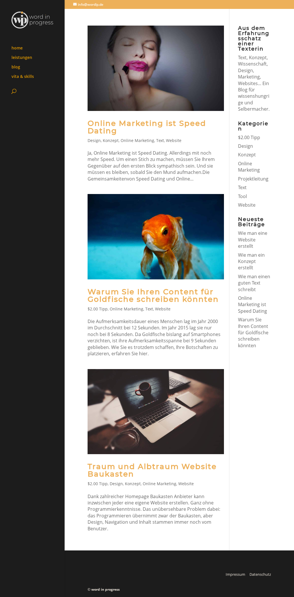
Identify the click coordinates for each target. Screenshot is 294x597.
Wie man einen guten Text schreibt (254, 283)
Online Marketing (137, 140)
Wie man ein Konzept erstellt (251, 261)
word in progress (105, 589)
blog (15, 67)
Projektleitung (253, 179)
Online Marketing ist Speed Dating (147, 127)
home (17, 48)
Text (160, 140)
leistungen (21, 57)
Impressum (235, 574)
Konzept (111, 140)
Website (173, 140)
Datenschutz (260, 574)
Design (94, 140)
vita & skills (22, 76)
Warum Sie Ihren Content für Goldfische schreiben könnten (153, 295)
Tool (242, 196)
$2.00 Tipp (98, 309)
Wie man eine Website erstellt (252, 239)
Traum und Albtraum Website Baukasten (152, 470)
